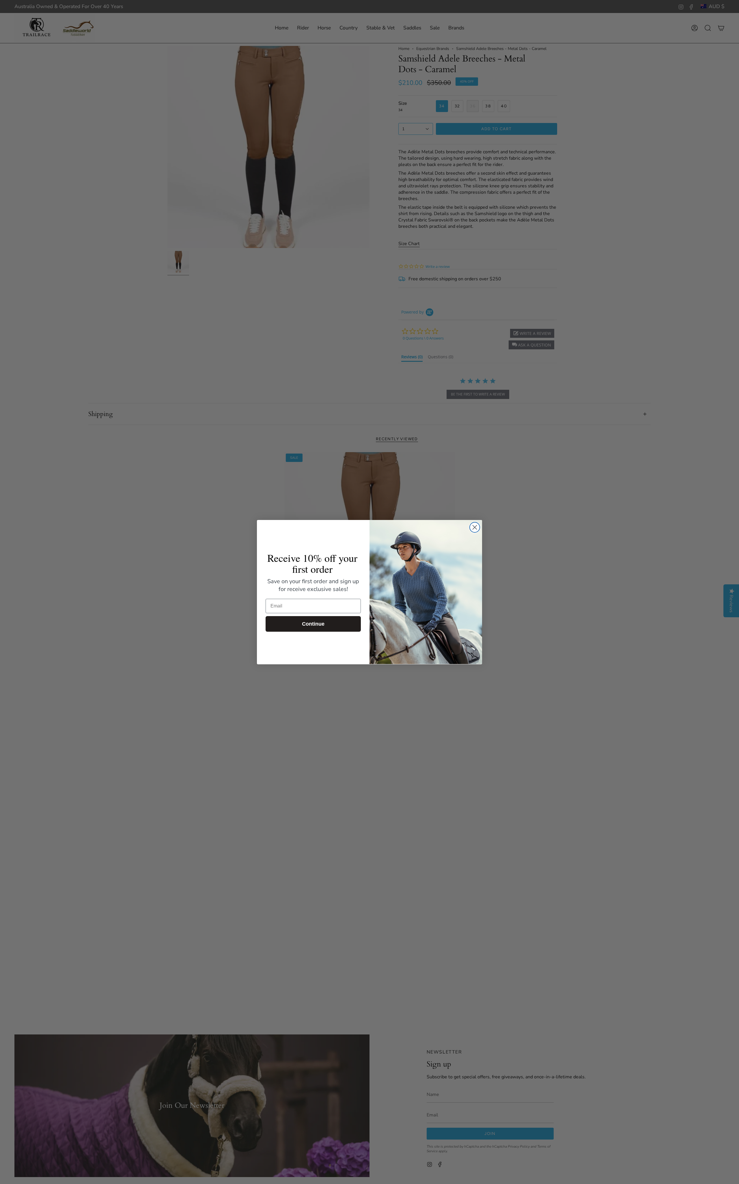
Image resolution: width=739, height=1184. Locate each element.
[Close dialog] (475, 527)
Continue (313, 624)
